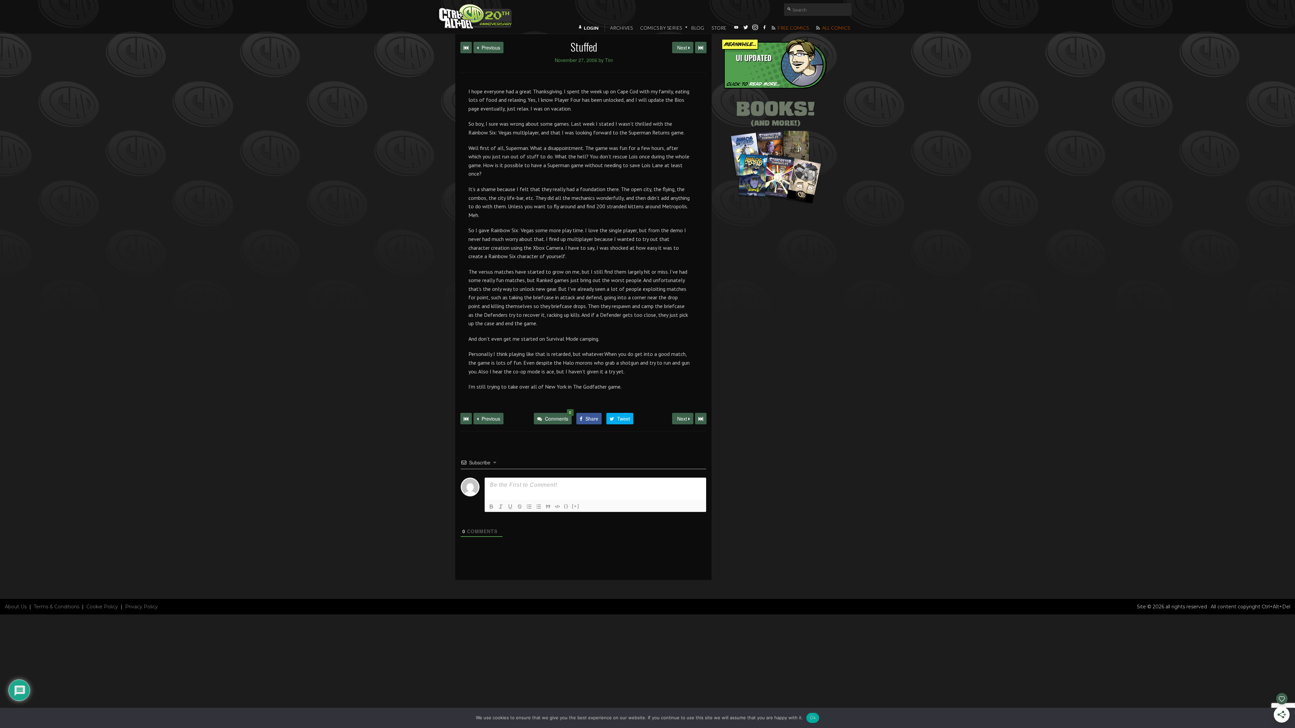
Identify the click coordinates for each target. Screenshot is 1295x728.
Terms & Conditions (56, 607)
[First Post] (466, 418)
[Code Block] (557, 507)
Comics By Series (661, 28)
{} (566, 506)
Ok (813, 717)
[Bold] (491, 507)
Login (591, 28)
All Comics (835, 28)
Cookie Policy (102, 607)
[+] (575, 506)
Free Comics (793, 28)
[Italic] (501, 507)
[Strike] (519, 507)
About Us (16, 607)
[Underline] (510, 507)
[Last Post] (701, 418)
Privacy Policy (141, 607)
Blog (697, 28)
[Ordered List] (529, 507)
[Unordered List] (538, 507)
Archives (621, 28)
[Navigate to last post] (701, 47)
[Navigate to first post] (466, 47)
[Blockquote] (548, 507)
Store (719, 28)
